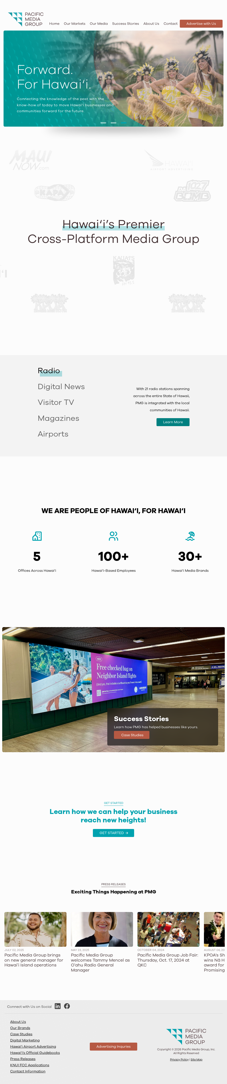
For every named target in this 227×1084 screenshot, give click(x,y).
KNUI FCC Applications (29, 1065)
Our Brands (20, 1028)
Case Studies (21, 1034)
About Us (151, 23)
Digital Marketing (25, 1040)
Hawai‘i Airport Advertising (33, 1046)
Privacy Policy (179, 1059)
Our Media (99, 23)
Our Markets (74, 23)
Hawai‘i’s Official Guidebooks (35, 1052)
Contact (171, 23)
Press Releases (22, 1059)
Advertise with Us (201, 23)
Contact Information (27, 1071)
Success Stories (125, 23)
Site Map (196, 1059)
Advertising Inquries (113, 1046)
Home (54, 23)
